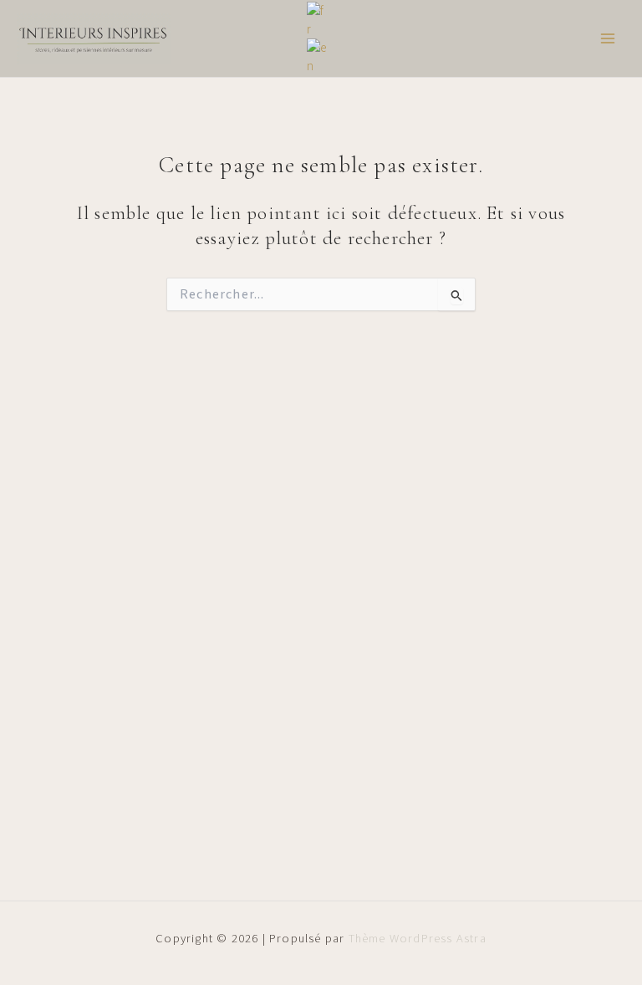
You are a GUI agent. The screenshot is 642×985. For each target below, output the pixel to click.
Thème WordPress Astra (418, 938)
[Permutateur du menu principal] (607, 38)
